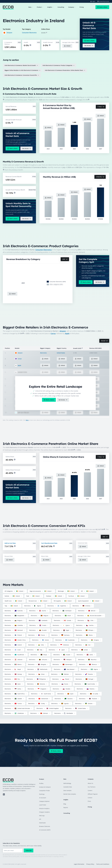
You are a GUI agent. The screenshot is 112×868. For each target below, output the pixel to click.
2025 (63, 259)
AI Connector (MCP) (44, 830)
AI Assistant (42, 798)
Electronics (43, 353)
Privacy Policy (90, 864)
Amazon (9, 33)
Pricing (82, 7)
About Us (90, 783)
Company (71, 7)
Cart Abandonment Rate (49, 543)
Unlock (68, 46)
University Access (104, 1)
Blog (64, 804)
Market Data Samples (69, 794)
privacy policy (16, 856)
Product (39, 7)
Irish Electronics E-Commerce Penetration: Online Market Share (64, 70)
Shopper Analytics (44, 812)
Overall (103, 341)
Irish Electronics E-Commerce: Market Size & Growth (20, 65)
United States (61, 353)
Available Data (67, 787)
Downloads (42, 823)
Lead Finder (42, 805)
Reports (65, 807)
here (27, 420)
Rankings (42, 794)
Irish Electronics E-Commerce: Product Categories (57, 65)
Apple (67, 333)
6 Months (99, 177)
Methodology (67, 783)
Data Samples (67, 790)
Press (89, 801)
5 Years (100, 106)
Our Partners (91, 787)
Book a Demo (103, 7)
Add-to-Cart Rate (10, 543)
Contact (90, 797)
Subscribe (28, 850)
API (40, 819)
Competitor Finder (44, 790)
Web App (42, 815)
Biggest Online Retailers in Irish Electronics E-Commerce (21, 70)
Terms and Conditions (102, 864)
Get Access (87, 45)
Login (93, 1)
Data (29, 7)
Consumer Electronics (29, 33)
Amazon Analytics (44, 808)
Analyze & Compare (45, 787)
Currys (53, 333)
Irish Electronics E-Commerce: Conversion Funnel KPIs (21, 75)
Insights (49, 7)
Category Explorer (44, 801)
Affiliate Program (93, 794)
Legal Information (79, 864)
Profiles (41, 783)
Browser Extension (44, 826)
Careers (90, 790)
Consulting (61, 7)
